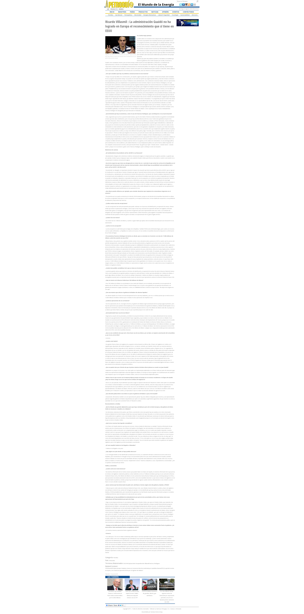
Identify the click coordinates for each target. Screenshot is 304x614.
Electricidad (137, 15)
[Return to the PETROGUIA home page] (119, 7)
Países (132, 12)
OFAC (127, 563)
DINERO (121, 9)
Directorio (195, 15)
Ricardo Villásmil (144, 563)
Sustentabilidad (185, 15)
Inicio (112, 12)
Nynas (130, 563)
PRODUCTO (114, 9)
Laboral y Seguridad (163, 15)
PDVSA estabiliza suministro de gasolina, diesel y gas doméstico (149, 593)
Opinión (165, 12)
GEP (108, 9)
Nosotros (122, 12)
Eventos (175, 12)
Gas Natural (118, 15)
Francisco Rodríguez (154, 563)
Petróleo (110, 15)
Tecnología (175, 15)
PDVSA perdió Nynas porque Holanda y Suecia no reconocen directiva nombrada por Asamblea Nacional (133, 568)
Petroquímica (128, 15)
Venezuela (112, 560)
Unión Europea (136, 563)
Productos (143, 12)
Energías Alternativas (149, 15)
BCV (125, 563)
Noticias (154, 12)
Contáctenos (188, 12)
